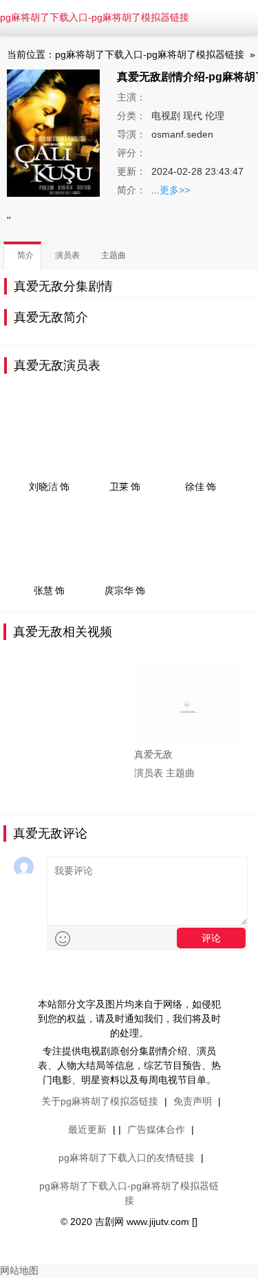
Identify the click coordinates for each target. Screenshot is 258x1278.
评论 (211, 938)
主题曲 (180, 772)
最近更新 (87, 1129)
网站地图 (19, 1270)
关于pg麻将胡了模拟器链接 (99, 1101)
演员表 (148, 772)
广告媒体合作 (156, 1129)
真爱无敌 (153, 754)
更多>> (175, 189)
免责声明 (192, 1101)
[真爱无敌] (186, 703)
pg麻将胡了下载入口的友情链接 (126, 1157)
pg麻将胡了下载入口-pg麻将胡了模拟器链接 (94, 17)
